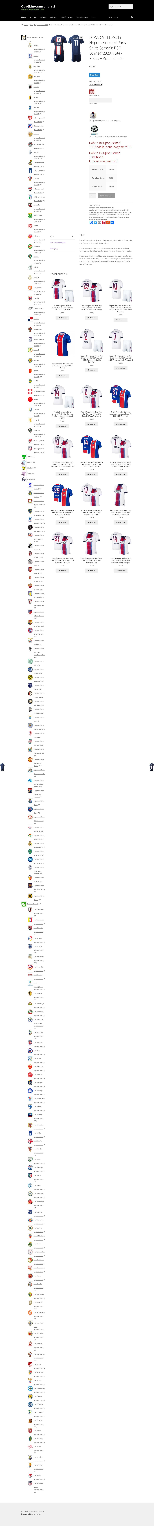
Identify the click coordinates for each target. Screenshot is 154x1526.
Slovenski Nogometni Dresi (98, 219)
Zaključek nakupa (67, 17)
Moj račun (53, 17)
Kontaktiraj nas (82, 17)
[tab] (62, 236)
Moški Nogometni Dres (102, 210)
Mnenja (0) (54, 249)
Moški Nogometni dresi (117, 210)
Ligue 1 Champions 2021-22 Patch (106, 121)
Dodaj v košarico (106, 196)
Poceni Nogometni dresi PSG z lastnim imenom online (110, 217)
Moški (98, 208)
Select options (62, 318)
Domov (23, 17)
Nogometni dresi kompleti (30, 1514)
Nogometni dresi (109, 212)
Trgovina (33, 17)
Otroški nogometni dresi (38, 6)
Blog (93, 17)
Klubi (31, 25)
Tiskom (94, 95)
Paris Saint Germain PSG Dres (107, 215)
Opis (52, 236)
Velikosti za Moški (95, 81)
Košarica (43, 17)
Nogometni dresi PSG (41, 25)
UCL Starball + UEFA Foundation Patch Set (109, 136)
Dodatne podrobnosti (58, 242)
